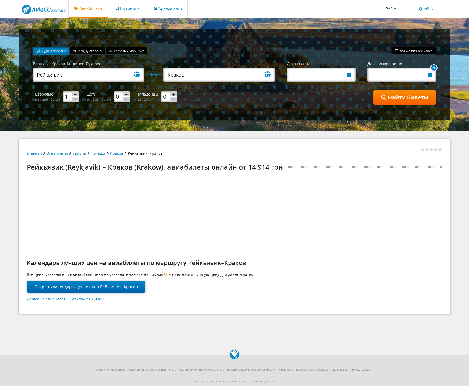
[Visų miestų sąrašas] (139, 75)
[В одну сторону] (434, 67)
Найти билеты (407, 97)
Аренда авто (169, 8)
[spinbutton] (71, 96)
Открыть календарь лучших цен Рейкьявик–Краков (86, 286)
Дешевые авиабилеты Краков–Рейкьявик (65, 299)
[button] (51, 51)
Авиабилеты (90, 8)
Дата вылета (298, 63)
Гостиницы (129, 8)
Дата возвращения (385, 63)
